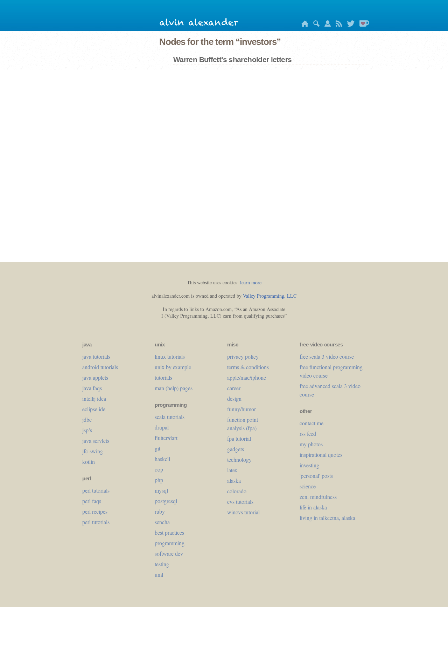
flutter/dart (166, 437)
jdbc (87, 419)
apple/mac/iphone (246, 377)
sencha (162, 522)
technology (239, 459)
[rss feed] (337, 25)
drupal (162, 427)
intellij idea (94, 398)
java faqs (92, 388)
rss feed (308, 433)
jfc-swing (92, 451)
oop (159, 469)
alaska (234, 480)
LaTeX (232, 470)
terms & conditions (248, 367)
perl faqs (91, 501)
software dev (169, 553)
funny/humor (241, 409)
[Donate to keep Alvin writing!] (362, 25)
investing (309, 465)
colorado (236, 491)
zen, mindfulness (318, 496)
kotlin (88, 461)
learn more (250, 282)
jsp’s (87, 430)
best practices (169, 532)
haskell (162, 458)
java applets (95, 377)
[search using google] (315, 25)
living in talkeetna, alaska (327, 517)
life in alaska (313, 507)
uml (159, 574)
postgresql (166, 501)
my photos (311, 444)
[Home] (303, 25)
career (233, 388)
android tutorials (100, 367)
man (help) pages (173, 388)
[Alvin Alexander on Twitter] (349, 25)
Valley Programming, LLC (269, 295)
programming (169, 543)
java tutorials (96, 356)
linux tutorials (170, 356)
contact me (311, 423)
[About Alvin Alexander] (326, 25)
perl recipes (94, 511)
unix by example (173, 367)
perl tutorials (96, 490)
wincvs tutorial (243, 512)
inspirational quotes (321, 454)
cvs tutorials (240, 501)
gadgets (235, 449)
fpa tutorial (239, 438)
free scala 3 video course (327, 356)
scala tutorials (169, 416)
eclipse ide (93, 409)
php (159, 479)
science (308, 486)
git (157, 448)
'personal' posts (316, 475)
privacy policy (243, 356)
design (234, 398)
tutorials (163, 377)
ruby (160, 511)
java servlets (95, 440)
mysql (161, 490)
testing (162, 564)
